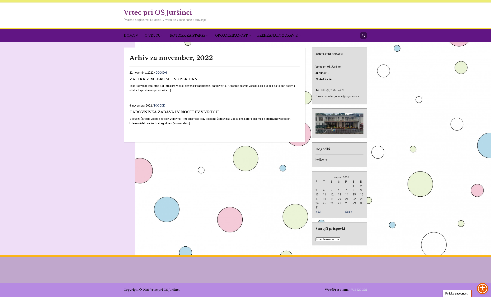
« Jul (318, 211)
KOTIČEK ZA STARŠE (187, 35)
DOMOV (131, 35)
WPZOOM (359, 289)
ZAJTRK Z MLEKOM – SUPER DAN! (164, 79)
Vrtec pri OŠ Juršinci (158, 12)
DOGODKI (161, 72)
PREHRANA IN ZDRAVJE (277, 35)
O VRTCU (153, 35)
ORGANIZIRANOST (231, 35)
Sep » (348, 211)
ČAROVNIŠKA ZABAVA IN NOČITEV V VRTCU (174, 112)
